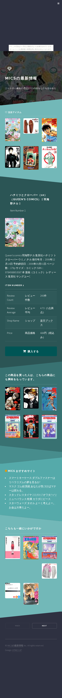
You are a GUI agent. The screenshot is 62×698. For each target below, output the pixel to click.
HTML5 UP (17, 650)
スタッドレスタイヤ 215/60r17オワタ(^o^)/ (33, 494)
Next (44, 626)
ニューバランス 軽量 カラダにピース (30, 498)
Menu (58, 3)
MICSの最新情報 (15, 645)
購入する (33, 351)
